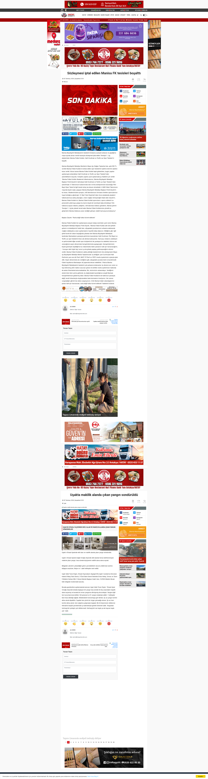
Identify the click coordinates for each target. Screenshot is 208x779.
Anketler (129, 20)
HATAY (84, 15)
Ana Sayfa (66, 45)
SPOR (112, 15)
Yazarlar (111, 20)
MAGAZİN (97, 15)
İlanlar (145, 20)
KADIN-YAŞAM (105, 15)
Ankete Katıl (132, 113)
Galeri (124, 20)
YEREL (128, 15)
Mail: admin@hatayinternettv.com (78, 313)
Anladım (200, 776)
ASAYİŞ (133, 15)
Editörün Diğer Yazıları (75, 309)
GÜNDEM (90, 15)
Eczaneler (135, 20)
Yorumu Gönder (70, 353)
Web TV (118, 20)
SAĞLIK (117, 15)
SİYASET (123, 15)
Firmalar (141, 20)
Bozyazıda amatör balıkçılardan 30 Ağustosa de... (86, 20)
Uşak (64, 503)
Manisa (65, 81)
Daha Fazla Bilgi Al (92, 776)
